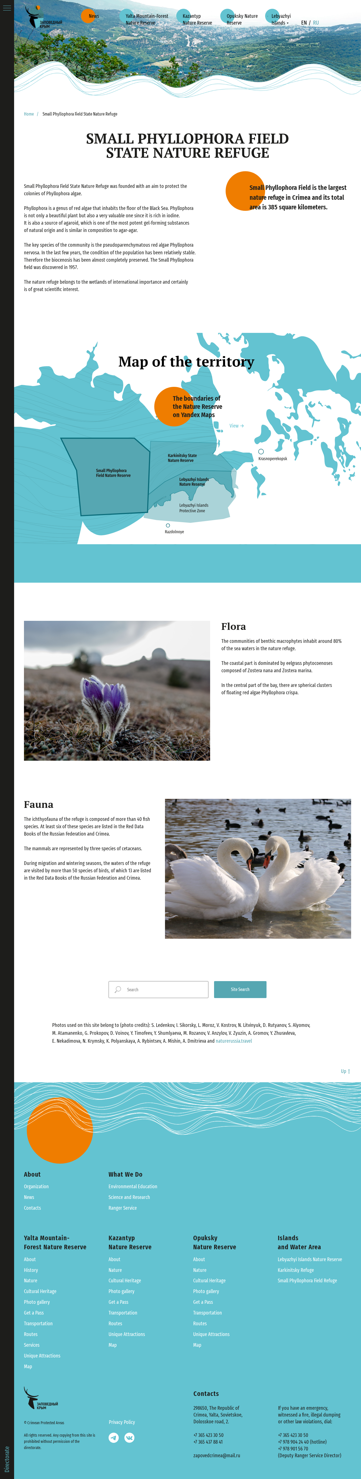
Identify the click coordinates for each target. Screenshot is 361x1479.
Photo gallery (37, 1302)
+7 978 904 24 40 (293, 1442)
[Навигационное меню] (7, 8)
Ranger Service (123, 1208)
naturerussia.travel (234, 1041)
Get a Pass (34, 1313)
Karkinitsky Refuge (296, 1270)
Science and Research (129, 1197)
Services (31, 1345)
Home (29, 114)
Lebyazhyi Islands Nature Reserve (310, 1259)
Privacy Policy (122, 1422)
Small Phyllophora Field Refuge (307, 1281)
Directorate (7, 1459)
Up (343, 1071)
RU (316, 22)
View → (237, 426)
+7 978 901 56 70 (293, 1449)
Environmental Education (133, 1186)
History (31, 1270)
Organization (36, 1186)
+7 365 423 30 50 (208, 1435)
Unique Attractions (42, 1356)
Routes (31, 1334)
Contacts (32, 1208)
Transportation (38, 1323)
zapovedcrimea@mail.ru (216, 1455)
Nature (30, 1281)
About (30, 1259)
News (29, 1197)
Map (28, 1366)
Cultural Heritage (40, 1291)
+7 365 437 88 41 (208, 1442)
